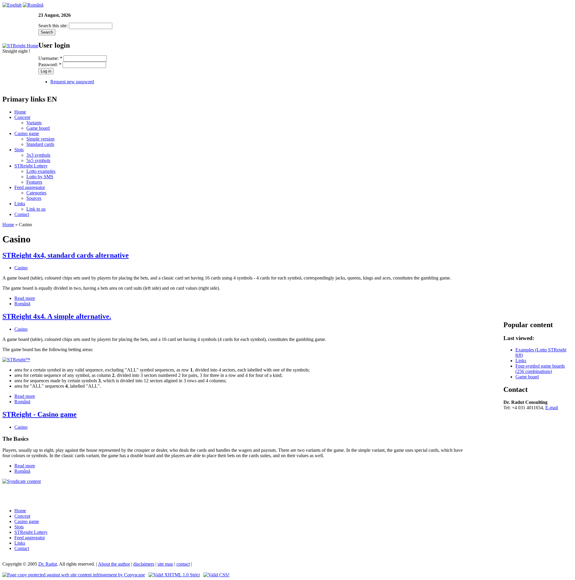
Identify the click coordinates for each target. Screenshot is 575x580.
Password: (49, 64)
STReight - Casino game (39, 414)
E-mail (551, 407)
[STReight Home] (20, 45)
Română (22, 303)
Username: (50, 58)
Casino (21, 267)
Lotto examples (40, 171)
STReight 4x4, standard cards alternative (65, 255)
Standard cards (40, 144)
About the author (114, 564)
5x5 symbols (38, 160)
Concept (22, 117)
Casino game (26, 133)
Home (20, 111)
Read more (24, 298)
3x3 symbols (38, 155)
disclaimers (143, 564)
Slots (19, 149)
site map (165, 564)
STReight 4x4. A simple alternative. (56, 316)
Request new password (72, 81)
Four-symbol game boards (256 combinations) (540, 368)
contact (183, 564)
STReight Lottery (31, 165)
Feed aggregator (29, 187)
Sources (33, 198)
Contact (21, 214)
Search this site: (53, 25)
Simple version (40, 138)
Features (34, 182)
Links (19, 203)
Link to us (36, 209)
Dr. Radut (47, 564)
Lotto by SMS (39, 176)
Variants (34, 122)
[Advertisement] (235, 493)
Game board (38, 128)
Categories (36, 192)
